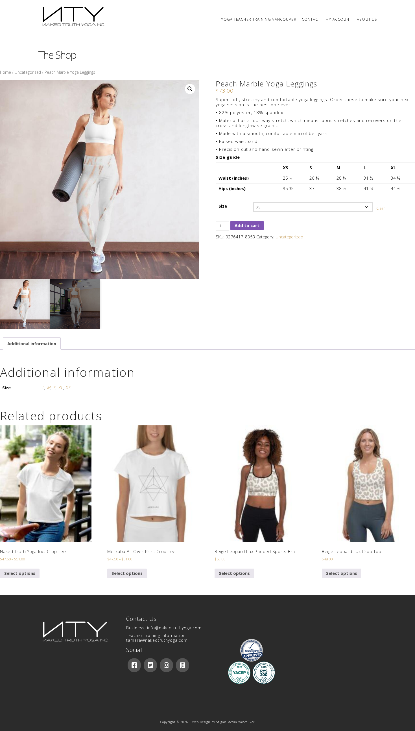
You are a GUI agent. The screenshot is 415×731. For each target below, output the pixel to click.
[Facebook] (134, 665)
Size (223, 206)
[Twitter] (150, 665)
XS (68, 387)
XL (60, 387)
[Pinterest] (182, 665)
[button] (190, 89)
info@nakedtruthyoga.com (174, 627)
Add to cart (247, 225)
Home (5, 72)
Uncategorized (28, 72)
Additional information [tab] (31, 343)
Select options (19, 573)
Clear (380, 208)
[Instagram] (166, 665)
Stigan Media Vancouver (235, 722)
